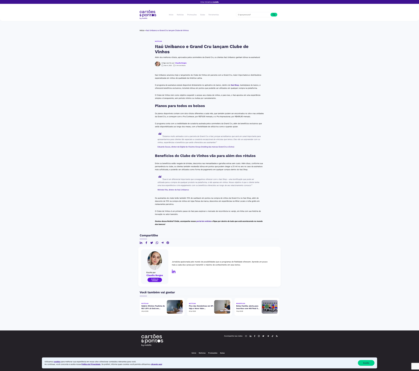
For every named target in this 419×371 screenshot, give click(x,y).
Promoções (192, 15)
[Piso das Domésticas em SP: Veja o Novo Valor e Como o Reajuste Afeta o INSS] (222, 307)
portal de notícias (203, 221)
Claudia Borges (180, 63)
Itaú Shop (235, 85)
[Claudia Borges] (173, 271)
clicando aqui (156, 364)
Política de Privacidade (90, 364)
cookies (57, 362)
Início (171, 15)
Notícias (180, 15)
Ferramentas (214, 15)
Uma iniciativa (206, 2)
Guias (202, 15)
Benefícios (240, 303)
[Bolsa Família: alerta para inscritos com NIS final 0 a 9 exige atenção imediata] (270, 307)
